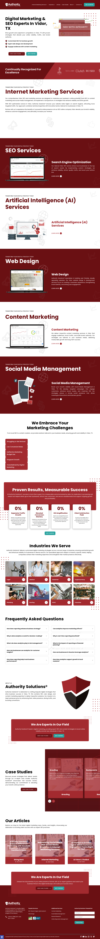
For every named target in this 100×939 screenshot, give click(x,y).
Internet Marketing (50, 859)
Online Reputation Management (59, 919)
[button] (2, 937)
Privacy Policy (26, 936)
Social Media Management (58, 913)
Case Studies (65, 4)
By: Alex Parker (18, 862)
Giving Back (19, 860)
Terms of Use (33, 936)
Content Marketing (56, 911)
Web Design (31, 913)
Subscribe (79, 922)
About (71, 4)
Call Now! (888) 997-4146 (14, 916)
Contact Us (79, 4)
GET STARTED (89, 4)
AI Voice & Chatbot (81, 860)
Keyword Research (56, 916)
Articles (58, 4)
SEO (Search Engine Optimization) (37, 911)
